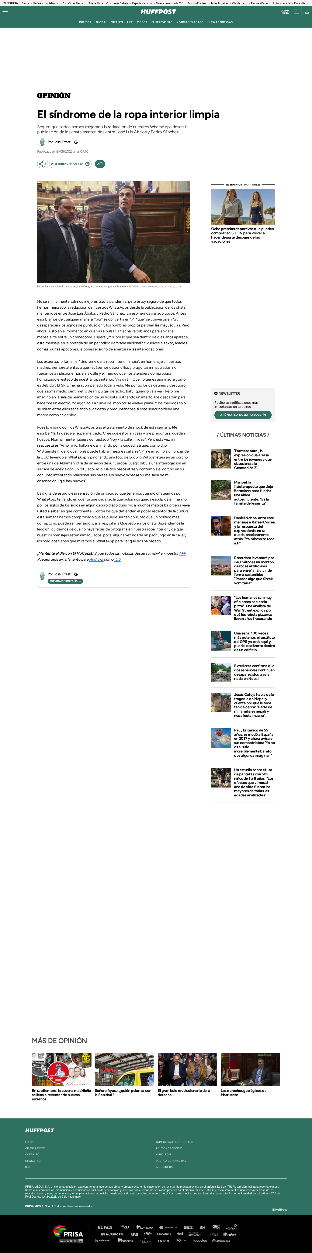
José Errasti (62, 142)
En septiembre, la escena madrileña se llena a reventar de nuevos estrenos (61, 1094)
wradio (148, 1233)
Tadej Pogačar (219, 3)
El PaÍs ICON (164, 1240)
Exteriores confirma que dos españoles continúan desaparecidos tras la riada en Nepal (254, 672)
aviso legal (163, 1154)
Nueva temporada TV (169, 3)
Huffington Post (113, 1233)
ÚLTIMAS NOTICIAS (220, 22)
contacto (32, 1154)
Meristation (221, 1240)
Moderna (126, 1240)
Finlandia (299, 3)
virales (117, 22)
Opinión (53, 96)
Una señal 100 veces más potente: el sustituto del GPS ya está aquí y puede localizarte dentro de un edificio (254, 641)
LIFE (130, 22)
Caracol (231, 1227)
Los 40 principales (128, 1227)
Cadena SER (188, 1227)
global (101, 22)
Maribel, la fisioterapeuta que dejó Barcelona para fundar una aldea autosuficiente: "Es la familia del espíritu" (253, 493)
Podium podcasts (146, 1240)
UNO (136, 1233)
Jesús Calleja (120, 3)
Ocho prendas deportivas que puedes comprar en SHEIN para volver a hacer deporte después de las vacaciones (242, 235)
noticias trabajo (190, 22)
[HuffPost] (39, 1129)
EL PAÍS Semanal (197, 1233)
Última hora (285, 12)
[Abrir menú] (5, 11)
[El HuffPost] (158, 12)
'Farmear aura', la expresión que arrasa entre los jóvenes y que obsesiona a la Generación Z (253, 459)
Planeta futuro (212, 1233)
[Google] (75, 142)
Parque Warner (259, 3)
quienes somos (35, 1148)
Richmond (104, 1240)
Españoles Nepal (73, 3)
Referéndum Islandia (46, 3)
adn (216, 1227)
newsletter (33, 1160)
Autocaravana (281, 3)
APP (182, 553)
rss (27, 1167)
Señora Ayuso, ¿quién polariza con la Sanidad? (123, 1092)
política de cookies (169, 1148)
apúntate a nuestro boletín (243, 415)
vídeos (142, 22)
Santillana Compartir (170, 1227)
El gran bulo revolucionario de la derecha (184, 1092)
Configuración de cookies (174, 1141)
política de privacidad (171, 1160)
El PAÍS (107, 1227)
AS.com (202, 1227)
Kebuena (227, 1233)
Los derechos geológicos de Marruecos (244, 1092)
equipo (29, 1141)
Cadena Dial (181, 1233)
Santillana (147, 1227)
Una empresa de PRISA (70, 1231)
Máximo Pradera (197, 3)
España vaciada (142, 3)
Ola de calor (239, 3)
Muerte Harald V (98, 3)
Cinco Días (165, 1233)
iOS (117, 559)
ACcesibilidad (165, 1167)
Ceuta (25, 3)
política (85, 22)
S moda (183, 1240)
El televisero (162, 22)
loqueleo (201, 1240)
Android (96, 559)
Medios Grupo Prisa (70, 1241)
